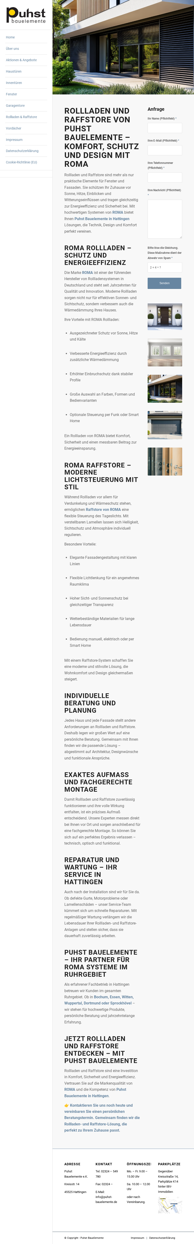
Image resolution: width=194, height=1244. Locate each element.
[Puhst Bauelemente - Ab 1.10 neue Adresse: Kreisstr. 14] (26, 14)
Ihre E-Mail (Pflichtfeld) (163, 140)
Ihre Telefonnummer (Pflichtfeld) (160, 165)
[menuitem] (26, 37)
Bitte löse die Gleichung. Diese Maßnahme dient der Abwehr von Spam (164, 253)
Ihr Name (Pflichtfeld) (162, 118)
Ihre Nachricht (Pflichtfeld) (164, 193)
